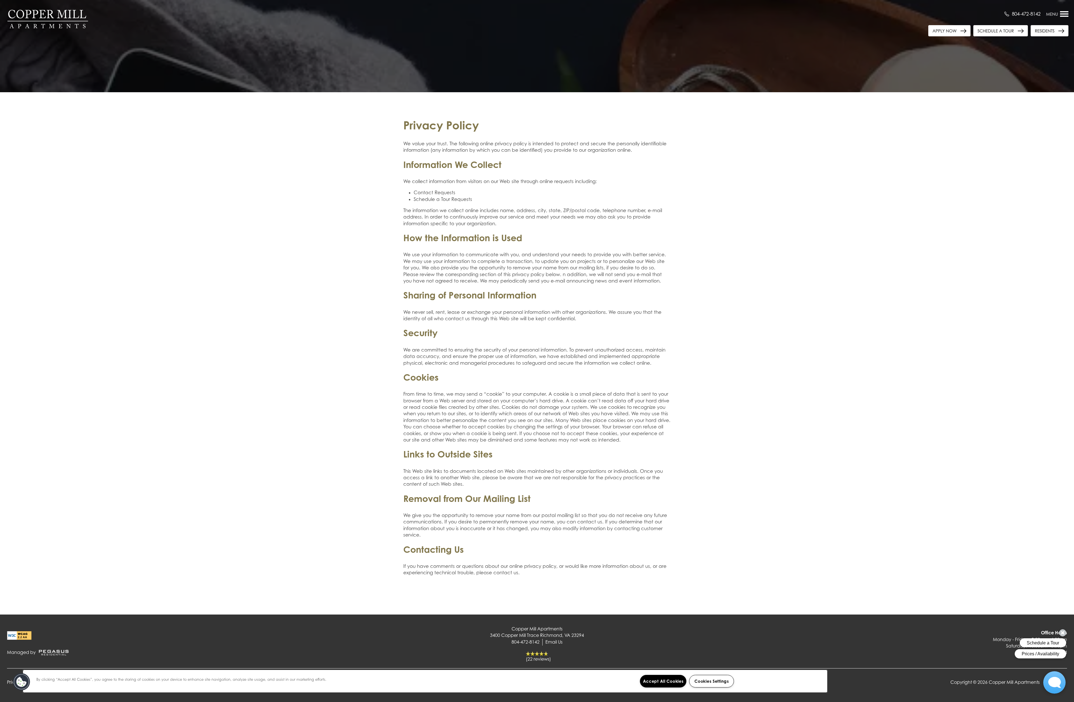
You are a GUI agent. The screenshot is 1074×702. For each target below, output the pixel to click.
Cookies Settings (711, 681)
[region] (425, 681)
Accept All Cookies (663, 681)
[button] (1049, 30)
